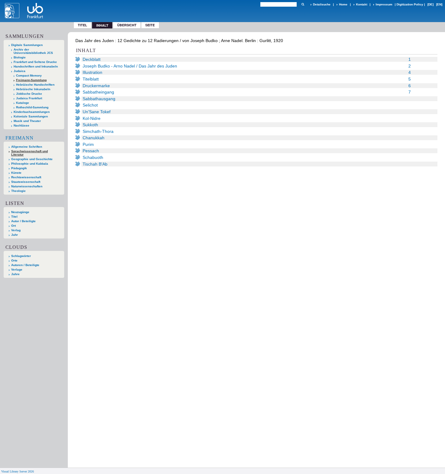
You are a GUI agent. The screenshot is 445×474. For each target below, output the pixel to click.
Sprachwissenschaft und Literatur (29, 153)
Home (343, 4)
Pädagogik (19, 168)
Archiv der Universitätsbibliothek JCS (33, 51)
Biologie (20, 57)
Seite (150, 25)
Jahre (15, 274)
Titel (82, 25)
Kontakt (361, 4)
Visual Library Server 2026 (17, 471)
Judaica (19, 71)
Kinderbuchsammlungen (32, 112)
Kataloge (22, 102)
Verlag (16, 230)
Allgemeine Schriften (26, 146)
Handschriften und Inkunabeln (36, 66)
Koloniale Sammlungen (31, 116)
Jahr (14, 234)
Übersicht (127, 25)
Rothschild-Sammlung (32, 107)
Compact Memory (29, 75)
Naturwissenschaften (26, 186)
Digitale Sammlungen (27, 45)
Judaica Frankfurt (29, 98)
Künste (16, 172)
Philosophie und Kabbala (29, 163)
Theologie (18, 191)
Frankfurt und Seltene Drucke (35, 62)
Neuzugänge (20, 212)
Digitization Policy (410, 4)
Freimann (19, 137)
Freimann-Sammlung (31, 80)
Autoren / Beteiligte (25, 265)
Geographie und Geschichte (32, 159)
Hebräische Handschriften (35, 84)
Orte (14, 260)
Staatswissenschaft (25, 181)
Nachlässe (21, 125)
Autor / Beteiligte (23, 221)
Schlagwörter (21, 256)
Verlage (16, 269)
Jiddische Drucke (29, 93)
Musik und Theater (27, 121)
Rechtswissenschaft (26, 177)
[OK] (303, 4)
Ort (13, 225)
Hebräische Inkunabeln (33, 89)
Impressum (384, 4)
